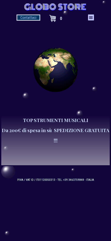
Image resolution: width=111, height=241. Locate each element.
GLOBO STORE (55, 7)
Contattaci (28, 17)
